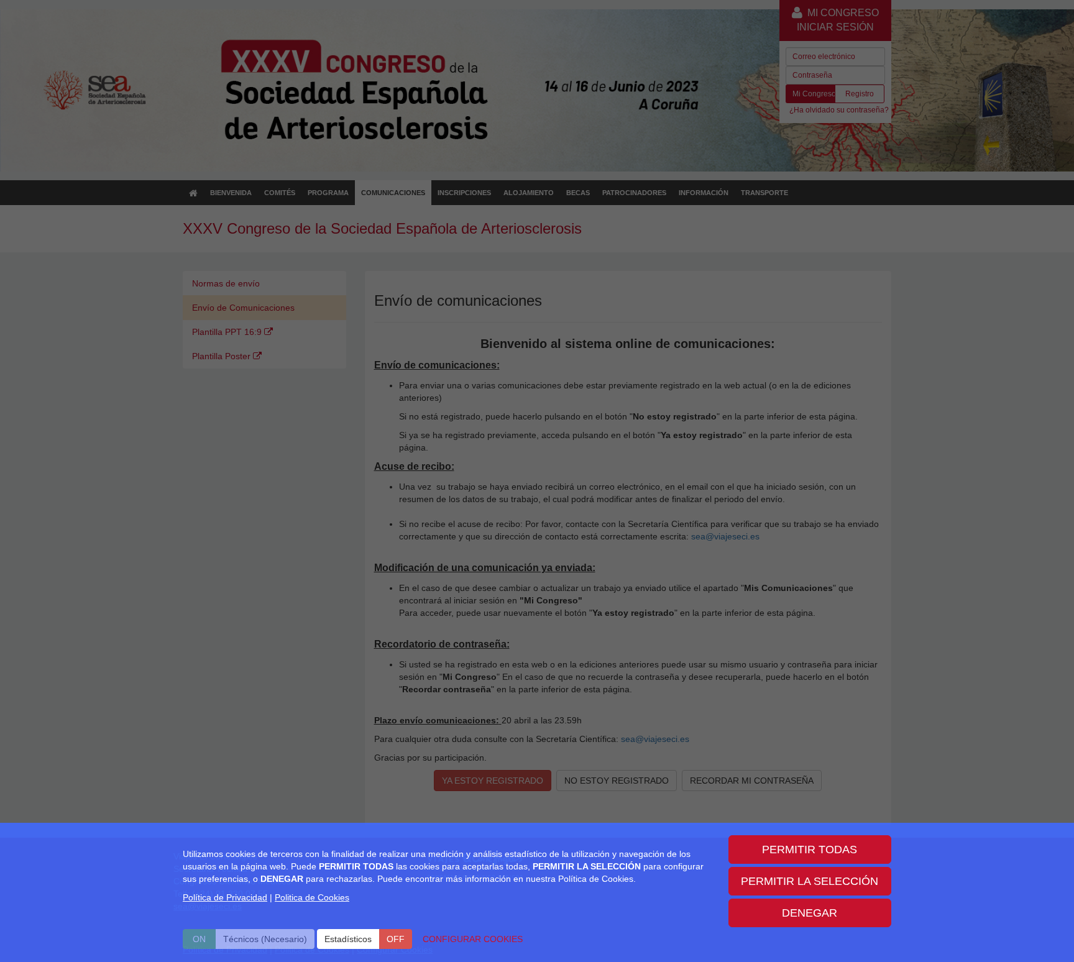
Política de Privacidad (225, 897)
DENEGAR (809, 913)
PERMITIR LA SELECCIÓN (809, 881)
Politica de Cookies (312, 897)
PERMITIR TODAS (809, 849)
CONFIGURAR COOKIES (473, 939)
